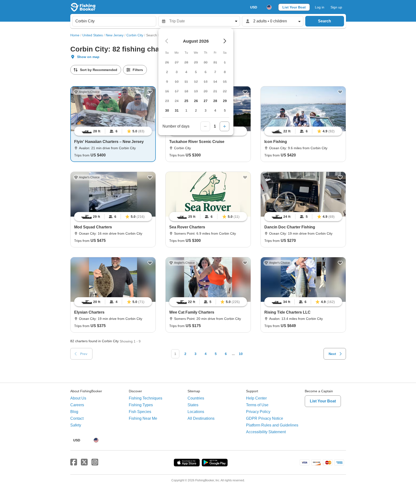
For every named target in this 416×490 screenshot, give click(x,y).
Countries (196, 398)
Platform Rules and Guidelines (272, 425)
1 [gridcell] (186, 110)
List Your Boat (294, 7)
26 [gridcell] (196, 101)
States (193, 405)
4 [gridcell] (215, 110)
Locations (196, 412)
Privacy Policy (258, 412)
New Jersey (115, 35)
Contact (77, 418)
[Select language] (269, 7)
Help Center (256, 398)
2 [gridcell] (196, 110)
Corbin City (134, 35)
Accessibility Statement (266, 432)
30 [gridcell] (167, 110)
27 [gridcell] (206, 101)
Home (74, 35)
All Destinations (201, 418)
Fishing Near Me (143, 418)
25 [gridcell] (186, 101)
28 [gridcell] (215, 101)
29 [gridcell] (225, 101)
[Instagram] (94, 462)
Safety (75, 425)
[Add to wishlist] (150, 92)
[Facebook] (73, 462)
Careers (77, 405)
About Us (78, 398)
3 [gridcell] (206, 110)
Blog (74, 412)
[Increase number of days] (224, 126)
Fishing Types (141, 405)
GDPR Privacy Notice (264, 418)
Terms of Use (257, 405)
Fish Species (140, 412)
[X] (84, 462)
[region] (113, 131)
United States (92, 35)
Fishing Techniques (145, 398)
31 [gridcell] (177, 110)
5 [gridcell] (225, 110)
